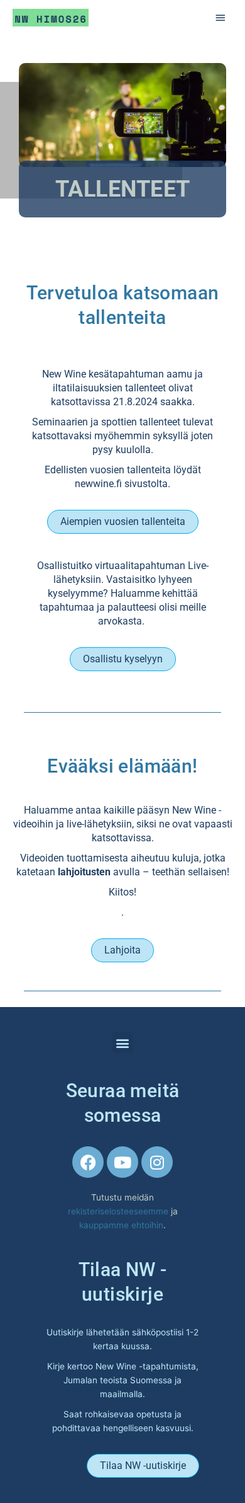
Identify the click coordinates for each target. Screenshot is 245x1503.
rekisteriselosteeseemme (119, 1211)
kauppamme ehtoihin (121, 1225)
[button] (122, 1042)
